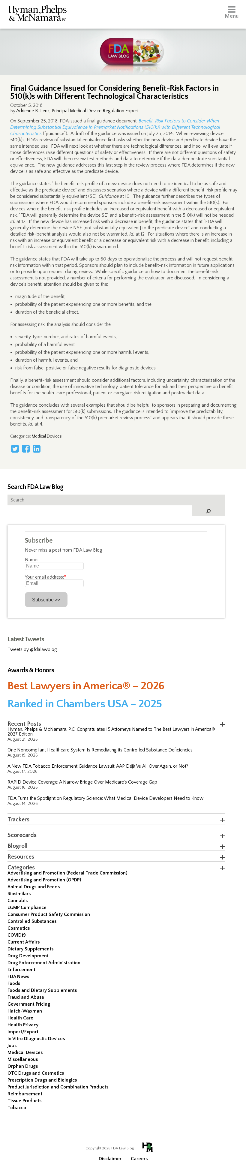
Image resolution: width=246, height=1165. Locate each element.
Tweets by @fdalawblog (32, 649)
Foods (14, 983)
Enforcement (21, 969)
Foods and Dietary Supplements (42, 990)
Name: (31, 559)
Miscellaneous (23, 1059)
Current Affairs (24, 942)
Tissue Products (24, 1100)
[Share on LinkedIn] (36, 448)
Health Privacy (23, 1025)
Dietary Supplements (30, 949)
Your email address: (45, 577)
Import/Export (23, 1031)
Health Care (20, 1018)
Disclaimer (110, 1158)
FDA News (18, 976)
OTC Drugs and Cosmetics (36, 1073)
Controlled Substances (32, 921)
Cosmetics (19, 928)
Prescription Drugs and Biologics (42, 1080)
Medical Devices (47, 436)
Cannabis (18, 900)
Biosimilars (19, 893)
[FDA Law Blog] (123, 46)
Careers (139, 1158)
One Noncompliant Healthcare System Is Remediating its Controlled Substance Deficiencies (100, 750)
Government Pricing (29, 1004)
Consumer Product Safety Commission (49, 914)
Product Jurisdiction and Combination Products (58, 1087)
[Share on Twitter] (15, 448)
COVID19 (17, 935)
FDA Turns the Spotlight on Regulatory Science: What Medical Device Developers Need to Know (105, 798)
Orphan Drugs (23, 1066)
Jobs (12, 1045)
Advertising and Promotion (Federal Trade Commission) (68, 873)
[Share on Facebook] (26, 448)
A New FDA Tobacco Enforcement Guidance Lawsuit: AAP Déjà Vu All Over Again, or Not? (98, 766)
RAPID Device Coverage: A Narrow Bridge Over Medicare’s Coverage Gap (82, 782)
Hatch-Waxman (25, 1011)
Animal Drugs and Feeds (34, 887)
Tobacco (17, 1107)
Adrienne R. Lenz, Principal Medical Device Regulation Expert (77, 110)
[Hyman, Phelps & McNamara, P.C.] (38, 14)
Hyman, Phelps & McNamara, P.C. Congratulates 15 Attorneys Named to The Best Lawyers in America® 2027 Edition (111, 732)
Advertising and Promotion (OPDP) (44, 880)
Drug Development (28, 956)
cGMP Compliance (27, 907)
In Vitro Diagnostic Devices (36, 1038)
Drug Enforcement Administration (44, 962)
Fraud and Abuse (26, 997)
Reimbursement (25, 1094)
